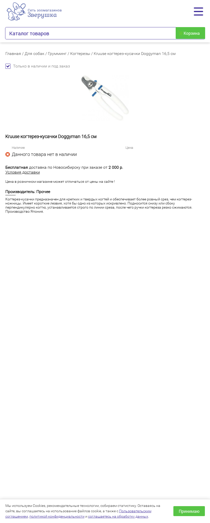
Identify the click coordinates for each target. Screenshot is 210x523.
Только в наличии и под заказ (41, 66)
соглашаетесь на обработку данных (118, 516)
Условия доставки (22, 172)
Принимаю (189, 511)
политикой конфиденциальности (57, 516)
